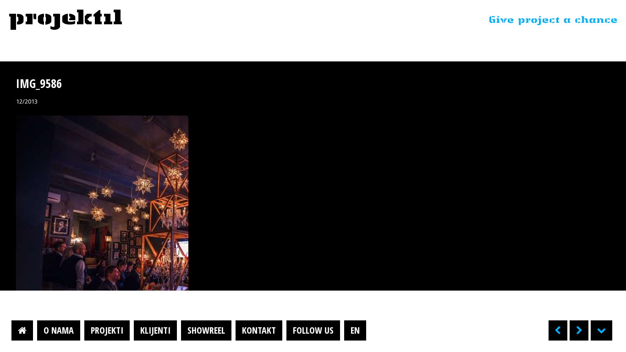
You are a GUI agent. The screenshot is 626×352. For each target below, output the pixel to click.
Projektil (65, 20)
